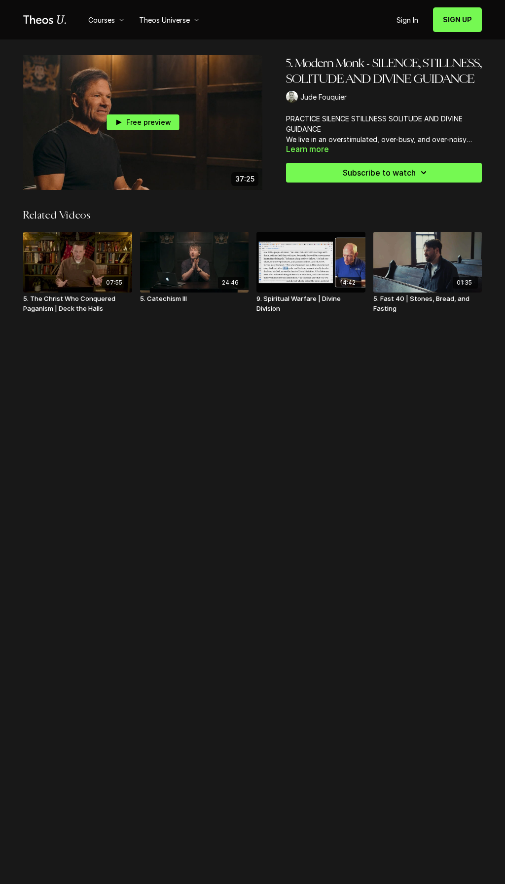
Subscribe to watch (379, 173)
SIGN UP (457, 19)
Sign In (407, 20)
